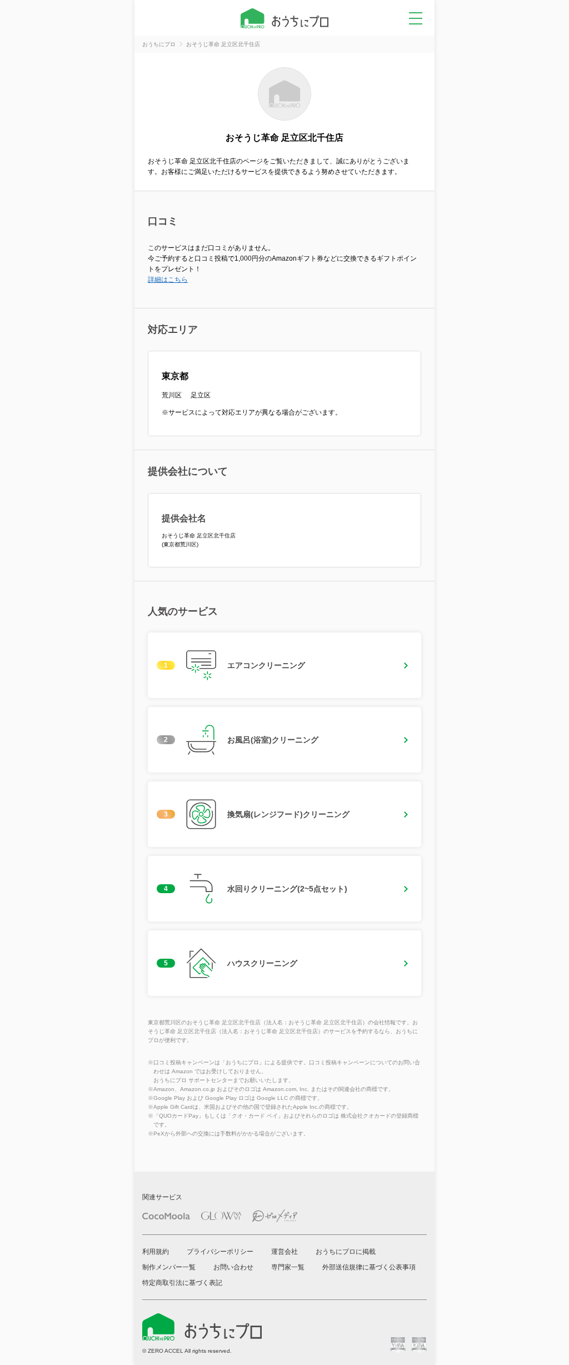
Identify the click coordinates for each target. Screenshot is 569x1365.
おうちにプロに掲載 (346, 1252)
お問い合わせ (233, 1267)
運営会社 (284, 1252)
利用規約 (155, 1252)
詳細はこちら (168, 279)
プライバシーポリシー (220, 1252)
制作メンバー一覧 (169, 1267)
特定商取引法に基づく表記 (182, 1283)
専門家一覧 (288, 1267)
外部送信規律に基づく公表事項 (369, 1267)
